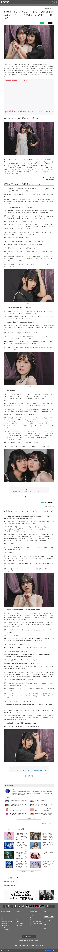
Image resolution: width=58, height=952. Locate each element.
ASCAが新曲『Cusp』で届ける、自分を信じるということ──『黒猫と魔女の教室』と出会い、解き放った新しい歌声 (44, 814)
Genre (4, 911)
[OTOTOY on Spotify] (15, 906)
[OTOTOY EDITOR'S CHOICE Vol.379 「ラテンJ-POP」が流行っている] (7, 814)
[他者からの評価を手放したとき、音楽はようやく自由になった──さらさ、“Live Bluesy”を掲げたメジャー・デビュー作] (9, 855)
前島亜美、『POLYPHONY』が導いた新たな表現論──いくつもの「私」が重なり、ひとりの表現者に (44, 810)
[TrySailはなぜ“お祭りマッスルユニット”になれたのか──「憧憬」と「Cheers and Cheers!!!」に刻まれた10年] (35, 864)
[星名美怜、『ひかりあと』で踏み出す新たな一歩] (7, 800)
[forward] (8, 950)
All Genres (8, 911)
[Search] (53, 2)
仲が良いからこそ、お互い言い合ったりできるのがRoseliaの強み (29, 770)
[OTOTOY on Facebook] (11, 906)
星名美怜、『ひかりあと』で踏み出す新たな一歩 (47, 844)
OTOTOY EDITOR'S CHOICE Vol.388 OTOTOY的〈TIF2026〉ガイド (17, 809)
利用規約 (31, 917)
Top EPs (14, 4)
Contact (45, 924)
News (27, 4)
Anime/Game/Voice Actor (6, 921)
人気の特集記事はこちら (10, 878)
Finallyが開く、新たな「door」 (41, 800)
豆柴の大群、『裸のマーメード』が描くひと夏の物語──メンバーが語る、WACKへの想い (43, 806)
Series (17, 913)
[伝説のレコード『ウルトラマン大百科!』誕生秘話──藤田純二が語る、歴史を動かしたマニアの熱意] (9, 864)
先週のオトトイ (19, 925)
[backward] (1, 950)
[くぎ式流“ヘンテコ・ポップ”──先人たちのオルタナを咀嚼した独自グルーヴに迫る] (9, 845)
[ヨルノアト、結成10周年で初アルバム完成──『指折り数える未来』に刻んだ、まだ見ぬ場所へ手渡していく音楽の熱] (35, 836)
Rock (2, 915)
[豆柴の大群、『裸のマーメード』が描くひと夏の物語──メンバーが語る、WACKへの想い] (32, 805)
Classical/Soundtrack (5, 929)
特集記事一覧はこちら (10, 881)
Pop (2, 917)
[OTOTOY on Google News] (23, 906)
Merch (30, 4)
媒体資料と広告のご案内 (35, 929)
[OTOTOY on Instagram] (7, 906)
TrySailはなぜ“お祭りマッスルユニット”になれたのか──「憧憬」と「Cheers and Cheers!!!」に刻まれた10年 (48, 865)
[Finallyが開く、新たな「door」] (32, 800)
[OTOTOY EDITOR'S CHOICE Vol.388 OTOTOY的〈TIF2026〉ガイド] (7, 809)
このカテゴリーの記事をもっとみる (29, 872)
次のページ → (29, 489)
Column (17, 917)
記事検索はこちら (9, 885)
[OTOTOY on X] (4, 906)
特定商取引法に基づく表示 (35, 921)
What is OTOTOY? (33, 913)
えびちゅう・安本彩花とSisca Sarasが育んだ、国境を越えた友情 (18, 805)
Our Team (32, 931)
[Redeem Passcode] (56, 2)
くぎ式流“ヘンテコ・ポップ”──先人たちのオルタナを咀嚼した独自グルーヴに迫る (21, 845)
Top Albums (9, 4)
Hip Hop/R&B (4, 923)
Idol (2, 919)
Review (17, 919)
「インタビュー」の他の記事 (15, 829)
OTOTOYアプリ (33, 927)
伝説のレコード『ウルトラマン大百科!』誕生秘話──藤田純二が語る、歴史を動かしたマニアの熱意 (21, 865)
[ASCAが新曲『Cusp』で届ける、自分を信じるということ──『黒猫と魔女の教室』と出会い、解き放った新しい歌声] (32, 814)
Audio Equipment (19, 923)
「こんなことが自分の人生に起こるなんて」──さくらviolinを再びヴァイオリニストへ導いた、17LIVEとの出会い (21, 837)
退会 (45, 928)
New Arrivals (19, 4)
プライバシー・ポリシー (35, 919)
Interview (17, 915)
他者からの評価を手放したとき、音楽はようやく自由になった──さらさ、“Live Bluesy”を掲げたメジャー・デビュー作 (21, 856)
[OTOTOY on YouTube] (19, 906)
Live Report (18, 921)
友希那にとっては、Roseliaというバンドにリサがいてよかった (29, 491)
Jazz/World (3, 927)
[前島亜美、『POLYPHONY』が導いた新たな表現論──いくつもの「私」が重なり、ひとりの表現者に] (32, 809)
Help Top (45, 913)
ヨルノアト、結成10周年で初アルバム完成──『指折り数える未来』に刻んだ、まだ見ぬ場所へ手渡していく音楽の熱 (47, 837)
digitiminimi (36, 945)
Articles (24, 4)
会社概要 (31, 915)
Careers (31, 932)
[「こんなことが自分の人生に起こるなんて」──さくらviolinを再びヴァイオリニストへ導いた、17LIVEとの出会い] (9, 836)
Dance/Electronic (4, 925)
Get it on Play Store (39, 906)
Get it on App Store (30, 906)
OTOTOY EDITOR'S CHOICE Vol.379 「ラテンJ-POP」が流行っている (18, 814)
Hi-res (2, 913)
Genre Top (3, 4)
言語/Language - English (29, 936)
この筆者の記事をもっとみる (29, 818)
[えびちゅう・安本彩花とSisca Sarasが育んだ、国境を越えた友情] (7, 805)
